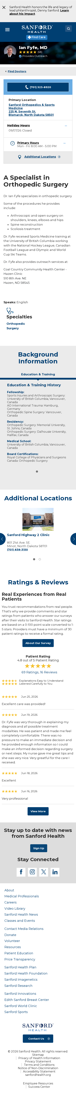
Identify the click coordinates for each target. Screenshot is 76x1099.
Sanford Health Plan (20, 967)
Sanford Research (18, 986)
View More (38, 811)
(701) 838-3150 (17, 549)
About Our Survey (38, 643)
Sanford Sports (16, 1012)
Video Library (14, 908)
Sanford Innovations (20, 994)
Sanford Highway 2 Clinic (28, 535)
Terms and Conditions (39, 1064)
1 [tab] (37, 471)
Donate (10, 935)
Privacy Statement (38, 1061)
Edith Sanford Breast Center (26, 1000)
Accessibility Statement (39, 1071)
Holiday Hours (18, 125)
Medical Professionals (21, 896)
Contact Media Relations (23, 929)
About (9, 890)
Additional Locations (40, 156)
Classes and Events (19, 921)
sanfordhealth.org (38, 1074)
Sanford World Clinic (20, 1006)
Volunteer (12, 941)
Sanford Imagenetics (20, 980)
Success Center (39, 1086)
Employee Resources (38, 1083)
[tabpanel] (38, 422)
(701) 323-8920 (40, 87)
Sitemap (38, 1054)
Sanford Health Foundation (26, 973)
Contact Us (36, 1038)
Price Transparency (19, 959)
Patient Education (18, 953)
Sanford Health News (21, 914)
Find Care (38, 37)
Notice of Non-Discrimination (38, 1068)
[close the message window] (3, 7)
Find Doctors (17, 71)
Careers (10, 902)
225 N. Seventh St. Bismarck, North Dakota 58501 (31, 113)
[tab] (38, 376)
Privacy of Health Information (39, 1058)
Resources (12, 947)
